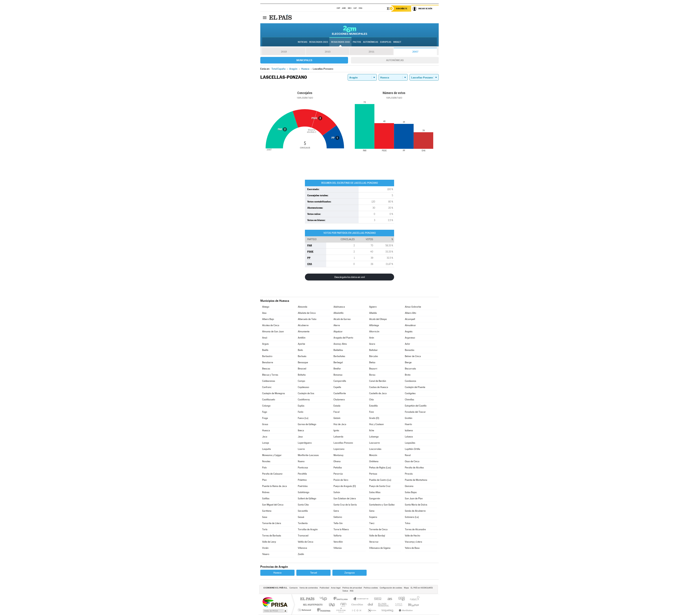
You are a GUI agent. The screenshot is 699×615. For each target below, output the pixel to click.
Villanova (302, 548)
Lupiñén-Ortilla (412, 449)
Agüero (373, 306)
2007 (415, 51)
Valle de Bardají (377, 535)
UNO (332, 604)
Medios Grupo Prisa (275, 611)
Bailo (300, 350)
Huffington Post (312, 604)
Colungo (266, 405)
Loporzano (338, 449)
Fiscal (336, 412)
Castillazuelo (268, 399)
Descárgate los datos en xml (349, 277)
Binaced (302, 368)
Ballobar (373, 350)
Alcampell (410, 319)
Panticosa (303, 467)
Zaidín (301, 554)
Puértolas (303, 486)
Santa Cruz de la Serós (345, 504)
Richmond (305, 610)
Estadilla (373, 405)
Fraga (265, 418)
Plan (264, 480)
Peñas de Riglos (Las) (380, 467)
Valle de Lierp (269, 541)
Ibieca (301, 430)
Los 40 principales (324, 599)
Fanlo (300, 412)
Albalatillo (338, 313)
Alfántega (374, 325)
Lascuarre (374, 442)
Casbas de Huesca (378, 387)
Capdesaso (303, 387)
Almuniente (303, 331)
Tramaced (303, 535)
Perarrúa (338, 473)
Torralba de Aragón (308, 529)
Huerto (408, 424)
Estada (336, 405)
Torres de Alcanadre (415, 529)
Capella (337, 387)
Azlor (407, 344)
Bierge (408, 362)
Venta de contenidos (308, 588)
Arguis (265, 344)
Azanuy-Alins (340, 344)
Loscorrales (375, 449)
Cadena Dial (370, 604)
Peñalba (337, 467)
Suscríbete (401, 8)
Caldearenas (268, 381)
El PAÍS (307, 599)
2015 (328, 51)
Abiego (265, 306)
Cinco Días (356, 604)
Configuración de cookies (391, 588)
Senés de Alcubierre (415, 510)
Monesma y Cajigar (272, 455)
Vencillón (338, 541)
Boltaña (302, 374)
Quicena (409, 486)
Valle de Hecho (412, 535)
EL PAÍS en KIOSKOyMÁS (422, 588)
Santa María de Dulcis (416, 504)
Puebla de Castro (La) (380, 480)
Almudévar (410, 325)
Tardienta (303, 523)
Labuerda (338, 436)
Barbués (302, 356)
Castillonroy (304, 399)
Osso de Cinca (412, 461)
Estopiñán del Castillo (415, 405)
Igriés (336, 430)
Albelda (373, 313)
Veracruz (373, 541)
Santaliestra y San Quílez (382, 504)
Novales (266, 461)
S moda (371, 610)
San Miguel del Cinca (272, 504)
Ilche (371, 430)
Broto (407, 374)
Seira (336, 510)
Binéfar (337, 368)
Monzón (373, 455)
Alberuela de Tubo (307, 319)
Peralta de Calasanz (272, 473)
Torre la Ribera (341, 529)
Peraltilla (302, 473)
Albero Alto (410, 313)
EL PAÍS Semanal (384, 604)
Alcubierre (303, 325)
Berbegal (338, 362)
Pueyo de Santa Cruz (379, 486)
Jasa (300, 436)
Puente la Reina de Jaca (274, 486)
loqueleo (388, 610)
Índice (345, 591)
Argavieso (410, 337)
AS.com (388, 599)
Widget (397, 42)
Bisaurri (373, 368)
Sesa (264, 517)
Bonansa (337, 374)
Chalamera (339, 399)
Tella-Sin (338, 523)
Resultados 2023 (318, 42)
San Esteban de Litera (344, 498)
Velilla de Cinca (305, 541)
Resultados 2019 (340, 42)
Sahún (336, 492)
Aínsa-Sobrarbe (413, 306)
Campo (301, 381)
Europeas (385, 42)
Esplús (301, 405)
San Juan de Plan (414, 498)
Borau (372, 374)
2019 (284, 51)
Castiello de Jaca (378, 393)
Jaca (264, 436)
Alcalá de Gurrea (342, 319)
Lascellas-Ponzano (343, 442)
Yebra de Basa (412, 548)
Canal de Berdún (377, 381)
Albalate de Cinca (307, 313)
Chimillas (409, 399)
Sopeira (373, 517)
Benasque (303, 362)
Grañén (408, 418)
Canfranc (267, 387)
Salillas (265, 498)
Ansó (264, 337)
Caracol (413, 599)
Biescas (266, 368)
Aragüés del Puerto (343, 337)
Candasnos (410, 381)
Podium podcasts (340, 610)
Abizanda (302, 306)
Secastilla (303, 510)
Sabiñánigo (303, 492)
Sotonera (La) (412, 517)
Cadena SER (376, 599)
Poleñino (302, 480)
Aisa (264, 313)
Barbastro (267, 356)
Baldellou (338, 350)
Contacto (293, 588)
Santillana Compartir (361, 599)
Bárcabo (373, 356)
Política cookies (371, 588)
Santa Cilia (303, 504)
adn (400, 599)
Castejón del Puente (415, 387)
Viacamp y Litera (413, 541)
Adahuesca (339, 306)
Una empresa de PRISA (275, 602)
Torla (264, 529)
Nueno (301, 461)
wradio (342, 604)
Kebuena (410, 604)
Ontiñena (373, 461)
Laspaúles (410, 442)
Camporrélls (339, 381)
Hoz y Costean (376, 424)
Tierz (371, 523)
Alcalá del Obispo (378, 319)
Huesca (266, 430)
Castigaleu (410, 393)
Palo (264, 467)
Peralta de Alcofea (414, 467)
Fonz (371, 412)
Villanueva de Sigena (379, 548)
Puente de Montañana (416, 480)
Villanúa (337, 548)
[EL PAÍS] (281, 17)
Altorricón (374, 331)
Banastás (409, 350)
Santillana (342, 599)
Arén (371, 337)
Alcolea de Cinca (270, 325)
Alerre (336, 325)
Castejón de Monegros (273, 393)
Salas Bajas (411, 492)
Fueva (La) (303, 418)
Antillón (301, 337)
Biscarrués (410, 368)
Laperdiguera (305, 442)
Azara (372, 344)
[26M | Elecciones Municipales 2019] (349, 30)
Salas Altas (374, 492)
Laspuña (266, 449)
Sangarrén (374, 498)
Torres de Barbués (271, 535)
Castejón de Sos (306, 393)
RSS (351, 591)
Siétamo (337, 517)
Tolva (407, 523)
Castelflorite (339, 393)
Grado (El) (374, 418)
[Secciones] (264, 17)
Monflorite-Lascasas (308, 455)
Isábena (409, 430)
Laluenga (374, 436)
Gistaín (336, 418)
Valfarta (337, 535)
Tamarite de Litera (271, 523)
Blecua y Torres (270, 374)
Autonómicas (395, 60)
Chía (371, 399)
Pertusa (373, 473)
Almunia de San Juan (273, 331)
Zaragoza (349, 572)
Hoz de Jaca (339, 424)
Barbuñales (339, 356)
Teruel (313, 572)
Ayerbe (301, 344)
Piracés (409, 473)
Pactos (357, 42)
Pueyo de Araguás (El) (344, 486)
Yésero (265, 554)
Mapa (406, 588)
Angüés (408, 331)
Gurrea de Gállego (307, 424)
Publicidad (324, 588)
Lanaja (265, 442)
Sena (371, 510)
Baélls (265, 350)
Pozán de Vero (340, 480)
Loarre (301, 449)
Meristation (405, 610)
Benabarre (267, 362)
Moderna (322, 610)
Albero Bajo (268, 319)
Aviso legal (336, 588)
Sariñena (266, 510)
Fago (264, 412)
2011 (371, 51)
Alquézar (338, 331)
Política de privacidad (352, 588)
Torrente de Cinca (378, 529)
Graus (265, 424)
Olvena (337, 461)
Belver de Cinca (413, 356)
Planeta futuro (397, 604)
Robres (265, 492)
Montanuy (338, 455)
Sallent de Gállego (307, 498)
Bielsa (372, 362)
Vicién (265, 548)
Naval (408, 455)
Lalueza (409, 436)
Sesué (301, 517)
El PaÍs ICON (356, 610)
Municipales (304, 60)
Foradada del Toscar (415, 412)
